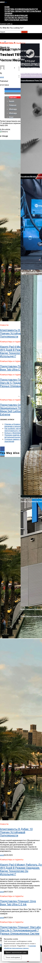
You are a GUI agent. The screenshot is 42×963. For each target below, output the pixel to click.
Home (7, 7)
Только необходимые (13, 957)
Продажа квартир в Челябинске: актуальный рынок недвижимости (19, 436)
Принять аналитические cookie (16, 952)
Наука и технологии (25, 51)
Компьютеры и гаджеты (27, 42)
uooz (2, 77)
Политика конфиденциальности (21, 9)
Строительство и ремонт (27, 68)
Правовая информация (16, 16)
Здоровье (20, 59)
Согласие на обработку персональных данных (16, 19)
